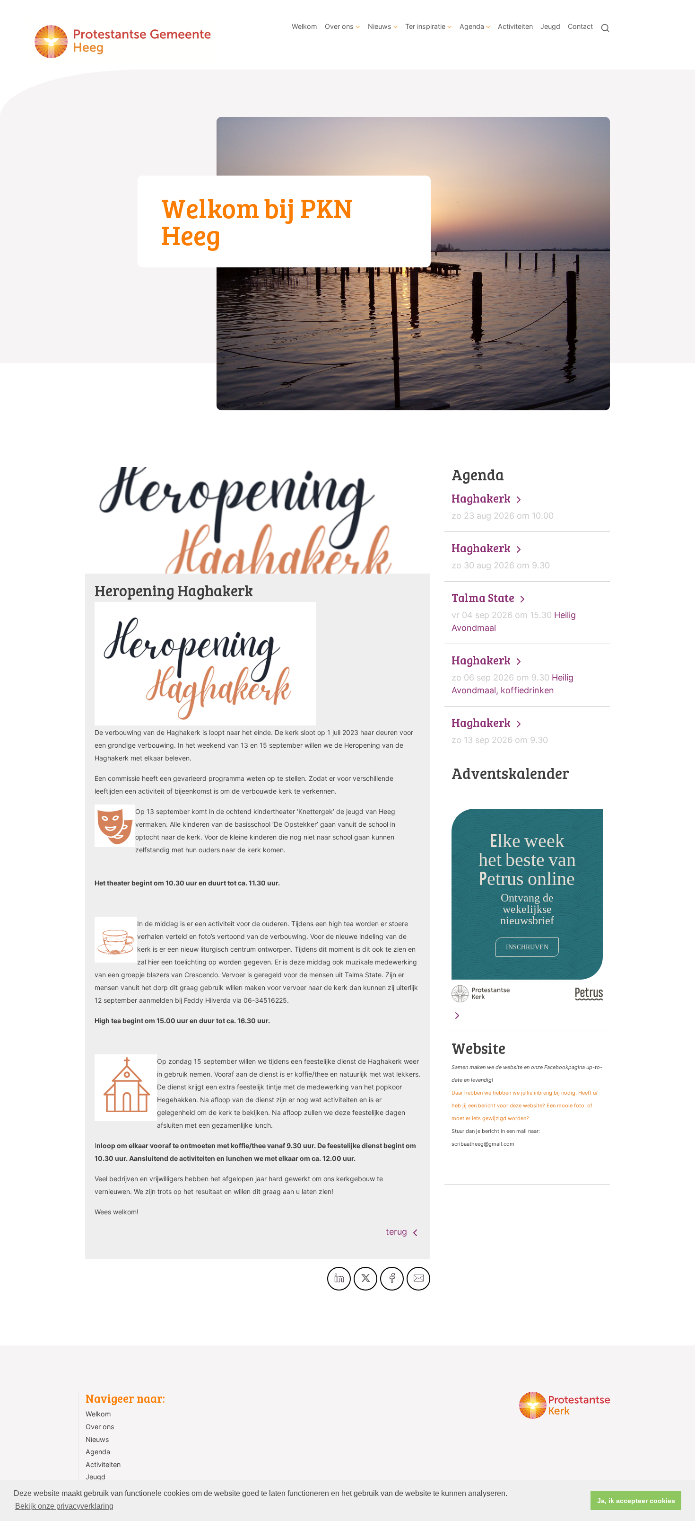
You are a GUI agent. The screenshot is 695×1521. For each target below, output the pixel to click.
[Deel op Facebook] (392, 1279)
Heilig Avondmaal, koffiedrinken (512, 674)
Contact (580, 26)
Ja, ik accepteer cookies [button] (636, 1500)
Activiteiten (515, 26)
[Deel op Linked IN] (339, 1279)
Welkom (304, 26)
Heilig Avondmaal (514, 612)
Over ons (339, 26)
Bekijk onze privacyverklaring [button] (64, 1506)
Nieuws (379, 26)
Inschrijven (527, 947)
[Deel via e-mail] (418, 1279)
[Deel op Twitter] (365, 1279)
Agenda (472, 26)
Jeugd (550, 26)
